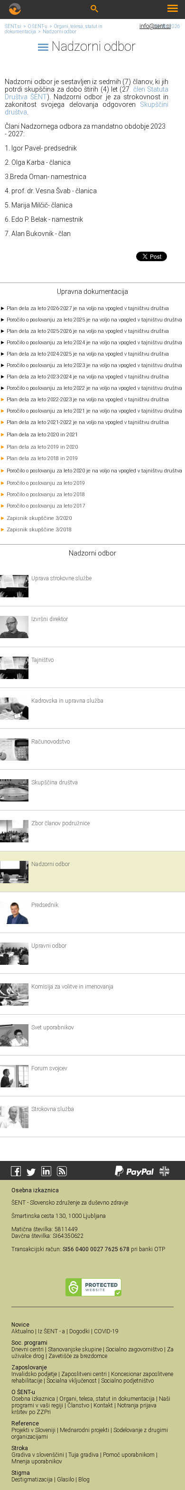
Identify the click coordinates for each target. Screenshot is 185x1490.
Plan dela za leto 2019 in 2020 (42, 447)
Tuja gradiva (83, 1455)
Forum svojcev (49, 1068)
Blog (84, 1479)
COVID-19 (106, 1331)
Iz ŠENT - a (51, 1331)
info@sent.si (155, 26)
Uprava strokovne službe (61, 578)
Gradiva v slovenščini (37, 1455)
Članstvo (78, 1405)
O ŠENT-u (37, 26)
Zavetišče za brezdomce (77, 1356)
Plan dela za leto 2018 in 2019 (42, 458)
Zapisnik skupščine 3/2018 (39, 530)
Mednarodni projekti (84, 1430)
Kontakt (103, 1405)
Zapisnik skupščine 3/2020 (39, 518)
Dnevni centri (27, 1349)
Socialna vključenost (71, 1380)
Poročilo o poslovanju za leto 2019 (46, 483)
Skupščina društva (54, 782)
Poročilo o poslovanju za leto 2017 (46, 506)
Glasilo (65, 1479)
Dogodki (79, 1331)
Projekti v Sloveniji (33, 1430)
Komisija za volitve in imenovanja (72, 986)
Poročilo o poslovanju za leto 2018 (46, 494)
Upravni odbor (48, 946)
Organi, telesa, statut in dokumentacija (107, 1399)
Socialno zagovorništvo (134, 1349)
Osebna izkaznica (33, 1399)
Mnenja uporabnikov (36, 1461)
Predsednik (44, 905)
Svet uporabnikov (52, 1027)
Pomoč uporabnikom (129, 1455)
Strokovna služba (52, 1109)
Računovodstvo (50, 741)
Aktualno (22, 1331)
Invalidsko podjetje (34, 1374)
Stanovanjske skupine (75, 1349)
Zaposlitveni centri (84, 1374)
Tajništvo (42, 660)
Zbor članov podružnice (60, 823)
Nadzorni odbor (59, 31)
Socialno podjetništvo (127, 1380)
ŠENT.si (13, 26)
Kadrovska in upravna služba (67, 701)
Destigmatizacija (32, 1479)
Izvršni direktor (49, 619)
